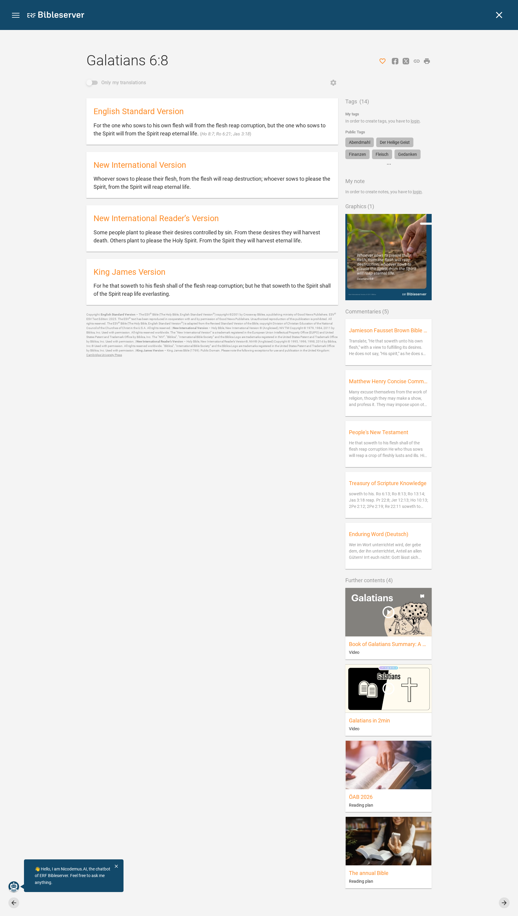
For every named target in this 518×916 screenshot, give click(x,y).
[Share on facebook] (395, 61)
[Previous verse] (13, 902)
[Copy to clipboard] (416, 61)
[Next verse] (504, 902)
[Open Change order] (333, 82)
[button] (15, 15)
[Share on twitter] (406, 61)
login (415, 121)
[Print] (427, 61)
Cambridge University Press (104, 355)
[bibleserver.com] (55, 15)
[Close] (499, 15)
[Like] (382, 61)
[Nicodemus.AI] (13, 886)
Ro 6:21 (223, 134)
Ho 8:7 (207, 134)
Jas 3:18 (241, 134)
